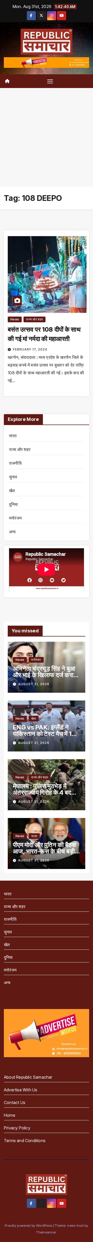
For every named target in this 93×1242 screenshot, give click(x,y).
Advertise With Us (20, 1089)
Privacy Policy (17, 1127)
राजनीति (15, 463)
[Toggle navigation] (50, 81)
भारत (13, 435)
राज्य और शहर (34, 319)
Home (9, 1115)
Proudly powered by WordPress (29, 1225)
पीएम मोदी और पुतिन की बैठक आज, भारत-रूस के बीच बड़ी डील (44, 851)
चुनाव (13, 476)
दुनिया (13, 504)
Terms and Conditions (24, 1140)
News (14, 319)
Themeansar (46, 1232)
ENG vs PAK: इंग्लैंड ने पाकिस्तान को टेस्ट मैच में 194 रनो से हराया (46, 734)
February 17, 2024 (30, 349)
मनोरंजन (15, 518)
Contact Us (14, 1102)
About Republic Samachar (28, 1077)
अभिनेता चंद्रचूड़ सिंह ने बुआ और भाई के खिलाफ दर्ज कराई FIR (44, 675)
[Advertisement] (46, 137)
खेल (12, 490)
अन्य (12, 531)
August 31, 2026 (33, 684)
